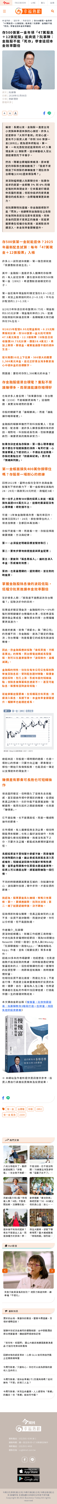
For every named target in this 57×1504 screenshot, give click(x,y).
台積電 (21, 1109)
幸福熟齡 (6, 20)
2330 (22, 1114)
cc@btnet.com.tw (27, 1450)
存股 (30, 1109)
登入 (43, 2)
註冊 (52, 2)
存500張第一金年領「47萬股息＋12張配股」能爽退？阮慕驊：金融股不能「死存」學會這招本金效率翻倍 (27, 23)
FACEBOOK (20, 2)
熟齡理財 (27, 20)
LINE (33, 2)
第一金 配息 (9, 1114)
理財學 (17, 20)
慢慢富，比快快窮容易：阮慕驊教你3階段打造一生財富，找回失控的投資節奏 (27, 1006)
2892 (39, 1109)
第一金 (10, 1109)
